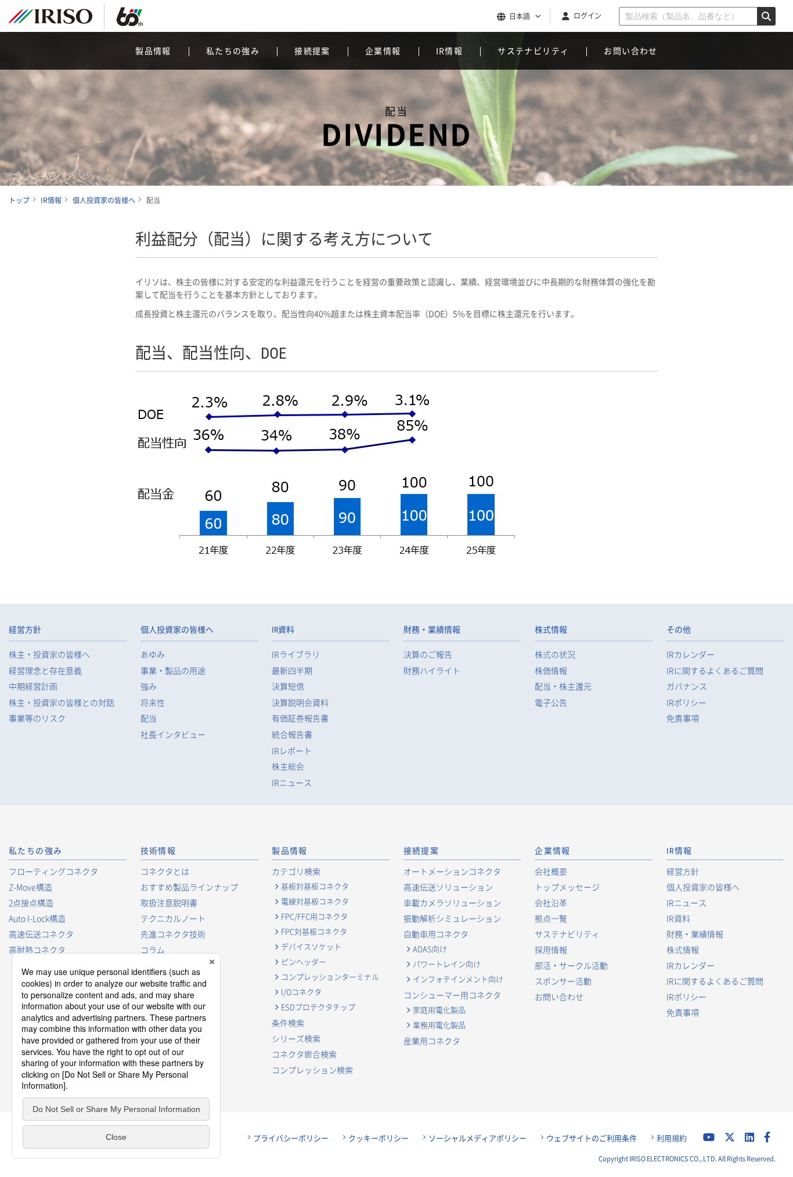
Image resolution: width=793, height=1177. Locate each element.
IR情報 (449, 50)
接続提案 (312, 50)
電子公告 (551, 702)
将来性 (152, 702)
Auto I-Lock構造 (37, 918)
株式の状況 (555, 654)
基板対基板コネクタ (315, 886)
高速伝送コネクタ (41, 934)
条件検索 (288, 1022)
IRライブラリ (296, 654)
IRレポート (292, 750)
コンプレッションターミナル (330, 976)
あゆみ (152, 654)
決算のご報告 (427, 654)
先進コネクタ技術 (173, 934)
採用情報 (551, 949)
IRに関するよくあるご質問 (714, 670)
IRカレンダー (690, 654)
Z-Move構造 (30, 887)
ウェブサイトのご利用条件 (591, 1138)
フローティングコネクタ (53, 871)
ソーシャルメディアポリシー (477, 1138)
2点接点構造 (31, 902)
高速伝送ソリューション (448, 887)
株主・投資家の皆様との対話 (61, 702)
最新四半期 (292, 670)
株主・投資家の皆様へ (49, 654)
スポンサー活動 (563, 981)
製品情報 (153, 50)
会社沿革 (551, 902)
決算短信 (288, 686)
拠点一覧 (551, 918)
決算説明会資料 (300, 702)
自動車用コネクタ (435, 934)
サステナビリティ (533, 50)
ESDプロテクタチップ (318, 1007)
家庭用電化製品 (439, 1009)
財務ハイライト (431, 670)
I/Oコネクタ (301, 992)
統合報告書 (292, 734)
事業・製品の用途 (173, 670)
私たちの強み (232, 50)
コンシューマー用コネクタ (452, 995)
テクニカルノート (173, 918)
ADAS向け (430, 949)
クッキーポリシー (378, 1138)
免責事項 (682, 718)
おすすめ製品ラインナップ (189, 887)
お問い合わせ (630, 50)
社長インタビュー (173, 734)
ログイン (587, 15)
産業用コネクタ (431, 1040)
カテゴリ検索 (296, 871)
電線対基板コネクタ (315, 901)
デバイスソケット (311, 946)
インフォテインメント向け (458, 979)
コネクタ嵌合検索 (304, 1054)
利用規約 (672, 1138)
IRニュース (292, 782)
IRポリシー (686, 702)
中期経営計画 (33, 686)
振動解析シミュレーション (452, 918)
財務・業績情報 (431, 629)
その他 (678, 629)
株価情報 (551, 670)
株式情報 (551, 629)
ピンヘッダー (303, 961)
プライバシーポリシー (291, 1138)
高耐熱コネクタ (37, 949)
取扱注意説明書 (168, 902)
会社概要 (551, 871)
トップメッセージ (567, 887)
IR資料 (283, 629)
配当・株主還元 (563, 686)
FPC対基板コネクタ (314, 931)
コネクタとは (164, 871)
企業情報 (383, 50)
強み (148, 686)
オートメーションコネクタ (452, 871)
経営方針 (25, 629)
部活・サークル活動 (571, 965)
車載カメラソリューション (452, 902)
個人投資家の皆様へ (177, 629)
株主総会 (288, 766)
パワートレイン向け (447, 964)
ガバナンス (686, 686)
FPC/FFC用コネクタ (314, 916)
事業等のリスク (37, 718)
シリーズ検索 (296, 1038)
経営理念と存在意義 (45, 670)
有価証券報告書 (300, 718)
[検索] (766, 16)
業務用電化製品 (439, 1025)
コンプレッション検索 (312, 1069)
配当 (148, 718)
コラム (152, 949)
